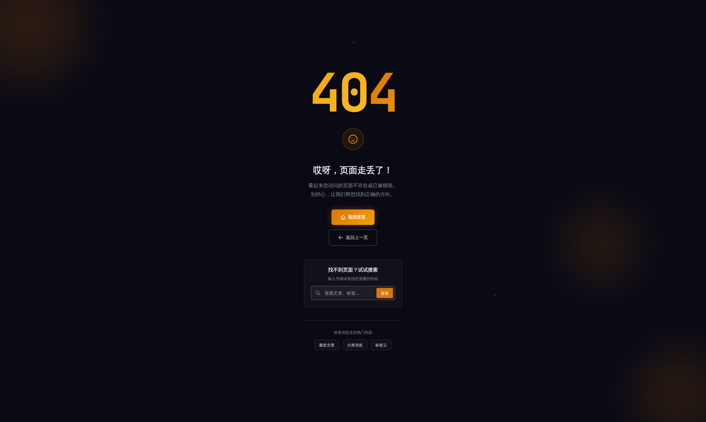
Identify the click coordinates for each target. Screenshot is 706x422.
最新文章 (327, 345)
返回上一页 (357, 237)
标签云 (381, 345)
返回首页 (357, 217)
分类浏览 (355, 345)
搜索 (385, 293)
